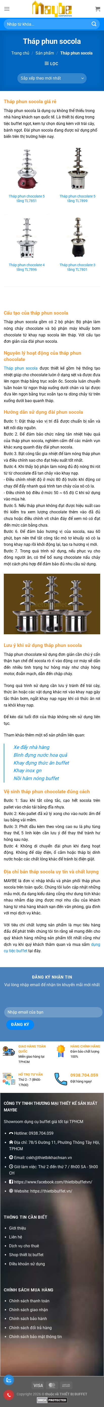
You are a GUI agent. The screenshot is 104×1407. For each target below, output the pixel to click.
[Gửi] (94, 24)
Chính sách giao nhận (28, 1309)
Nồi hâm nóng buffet (36, 778)
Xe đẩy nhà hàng (31, 747)
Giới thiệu (17, 1228)
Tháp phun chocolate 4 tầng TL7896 (27, 267)
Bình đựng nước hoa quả (40, 755)
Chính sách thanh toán (29, 1300)
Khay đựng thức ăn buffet (41, 763)
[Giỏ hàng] (97, 8)
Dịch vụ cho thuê (24, 1245)
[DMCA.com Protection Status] (52, 1400)
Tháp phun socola (22, 368)
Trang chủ (20, 53)
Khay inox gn (27, 770)
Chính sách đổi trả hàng (30, 1327)
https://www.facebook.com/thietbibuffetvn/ (53, 1182)
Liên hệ (15, 1237)
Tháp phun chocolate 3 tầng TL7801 (77, 267)
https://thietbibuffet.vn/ (51, 1191)
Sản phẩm (45, 53)
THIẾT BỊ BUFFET (73, 1394)
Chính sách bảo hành (28, 1318)
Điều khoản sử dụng (27, 1263)
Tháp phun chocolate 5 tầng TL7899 (77, 198)
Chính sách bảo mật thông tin (35, 1336)
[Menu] (7, 9)
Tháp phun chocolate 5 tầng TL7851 (27, 198)
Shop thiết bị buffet (26, 1254)
